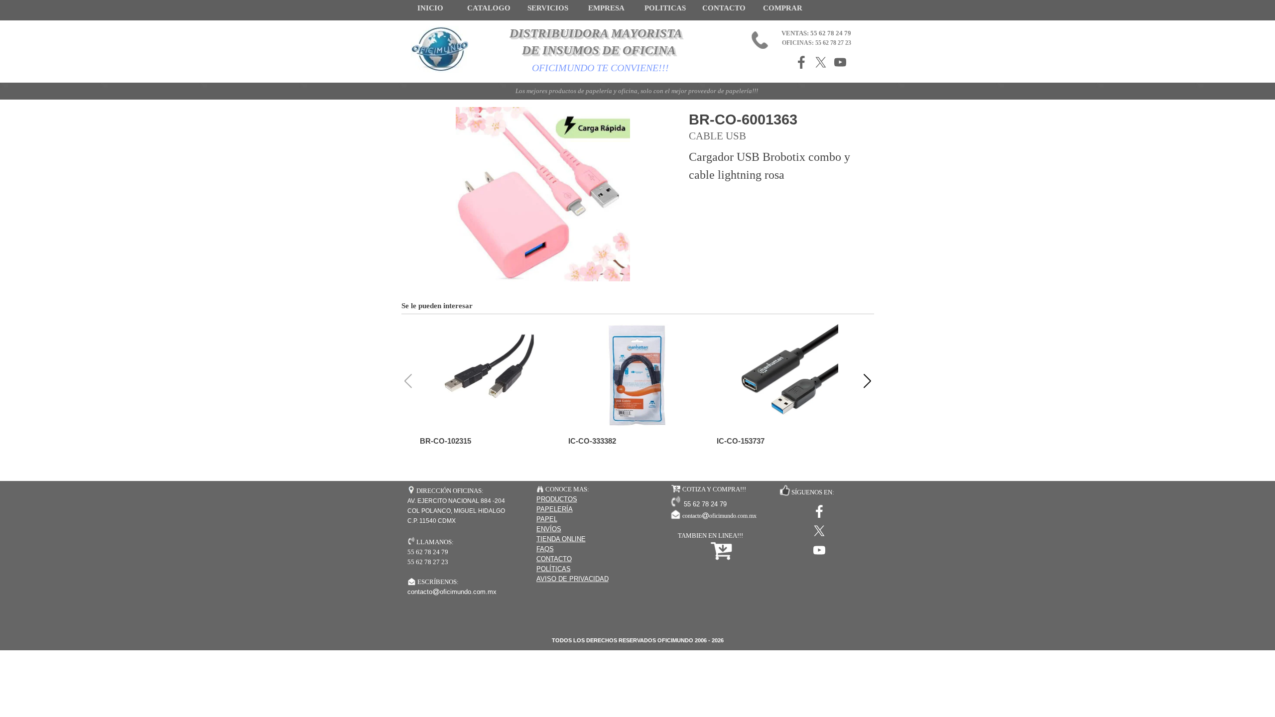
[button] (867, 381)
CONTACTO (724, 8)
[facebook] (801, 62)
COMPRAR (782, 8)
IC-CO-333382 (592, 441)
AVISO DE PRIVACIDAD (572, 579)
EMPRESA (606, 8)
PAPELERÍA (554, 509)
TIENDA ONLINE (561, 539)
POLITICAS (665, 8)
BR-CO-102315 (445, 441)
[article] (637, 194)
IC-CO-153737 (741, 441)
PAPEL (546, 519)
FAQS (545, 549)
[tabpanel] (587, 534)
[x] (820, 62)
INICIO (430, 8)
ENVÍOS (548, 529)
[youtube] (840, 62)
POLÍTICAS (553, 569)
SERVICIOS (547, 8)
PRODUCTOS (556, 499)
